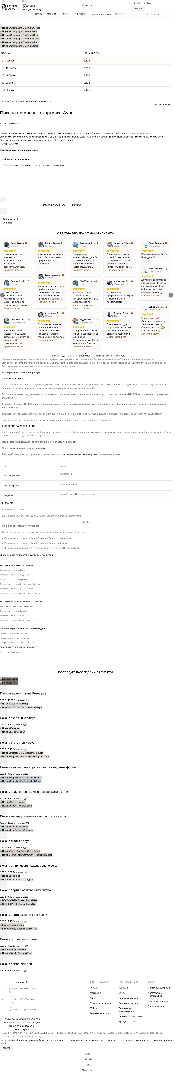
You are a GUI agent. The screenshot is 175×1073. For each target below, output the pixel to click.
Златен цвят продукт (70, 484)
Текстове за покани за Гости (12, 570)
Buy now (76, 205)
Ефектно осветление (158, 1001)
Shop (12, 101)
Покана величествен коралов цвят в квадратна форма (38, 767)
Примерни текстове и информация (19, 150)
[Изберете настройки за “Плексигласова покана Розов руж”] (3, 688)
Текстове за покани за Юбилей (14, 616)
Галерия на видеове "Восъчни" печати (17, 642)
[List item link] (22, 999)
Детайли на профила (100, 1003)
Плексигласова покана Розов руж (23, 693)
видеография (81, 454)
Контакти (123, 988)
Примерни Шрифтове (9, 652)
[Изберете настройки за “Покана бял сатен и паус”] (3, 737)
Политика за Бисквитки (130, 1016)
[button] (2, 295)
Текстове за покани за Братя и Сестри (17, 589)
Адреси (93, 998)
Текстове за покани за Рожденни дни (16, 606)
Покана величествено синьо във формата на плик (34, 791)
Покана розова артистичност (20, 939)
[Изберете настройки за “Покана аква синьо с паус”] (3, 712)
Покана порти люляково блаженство (25, 890)
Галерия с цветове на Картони (13, 633)
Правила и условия (128, 998)
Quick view (10, 688)
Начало (4, 101)
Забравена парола (99, 1013)
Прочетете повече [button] (13, 270)
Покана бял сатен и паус (17, 742)
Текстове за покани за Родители (14, 575)
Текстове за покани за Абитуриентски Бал (18, 620)
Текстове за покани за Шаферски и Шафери (20, 584)
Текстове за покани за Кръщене (14, 611)
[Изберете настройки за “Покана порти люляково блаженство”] (3, 884)
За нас (122, 993)
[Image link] (22, 982)
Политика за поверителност (126, 1009)
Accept (6, 1048)
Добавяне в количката (54, 205)
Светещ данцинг (156, 1006)
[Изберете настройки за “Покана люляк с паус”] (3, 835)
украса (95, 454)
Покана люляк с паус (14, 841)
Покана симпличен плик (16, 964)
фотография (66, 454)
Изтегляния (95, 993)
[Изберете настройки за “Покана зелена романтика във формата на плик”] (3, 811)
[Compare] (18, 688)
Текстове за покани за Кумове (13, 579)
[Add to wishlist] (25, 688)
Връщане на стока (128, 1021)
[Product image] (9, 682)
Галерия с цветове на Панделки (14, 638)
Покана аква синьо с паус (17, 718)
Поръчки (94, 988)
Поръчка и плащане (129, 1003)
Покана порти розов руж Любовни (23, 914)
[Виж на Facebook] (6, 244)
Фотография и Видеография (155, 994)
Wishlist (93, 1008)
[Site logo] (87, 5)
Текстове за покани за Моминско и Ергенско (20, 593)
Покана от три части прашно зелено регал (29, 865)
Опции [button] (3, 761)
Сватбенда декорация (159, 988)
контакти (41, 448)
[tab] (55, 356)
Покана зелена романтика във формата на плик (33, 816)
